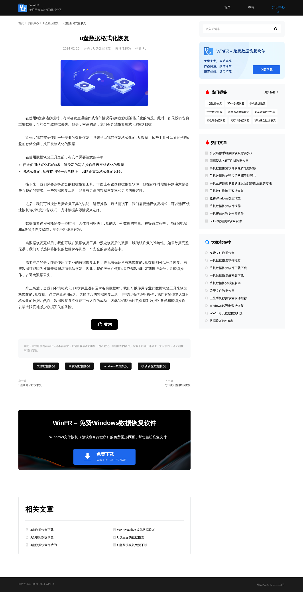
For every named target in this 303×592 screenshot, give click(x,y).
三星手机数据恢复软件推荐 (228, 298)
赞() (107, 324)
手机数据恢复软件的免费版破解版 (232, 168)
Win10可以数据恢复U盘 (225, 313)
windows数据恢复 (116, 366)
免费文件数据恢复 (221, 253)
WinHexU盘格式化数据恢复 (136, 530)
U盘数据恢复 (51, 23)
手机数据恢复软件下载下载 (228, 268)
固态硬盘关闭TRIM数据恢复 (228, 160)
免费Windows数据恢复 (225, 198)
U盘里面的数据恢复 (130, 537)
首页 (227, 7)
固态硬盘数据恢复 (265, 112)
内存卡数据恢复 (239, 120)
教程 (251, 7)
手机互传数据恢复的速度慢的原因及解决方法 (240, 183)
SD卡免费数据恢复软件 (225, 221)
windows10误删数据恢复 (226, 305)
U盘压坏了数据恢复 (30, 385)
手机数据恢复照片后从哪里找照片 (232, 175)
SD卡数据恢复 (235, 103)
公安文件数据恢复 (221, 290)
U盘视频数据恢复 (42, 537)
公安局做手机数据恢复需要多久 (231, 153)
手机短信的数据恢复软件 (226, 213)
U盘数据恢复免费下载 (132, 545)
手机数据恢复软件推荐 (225, 206)
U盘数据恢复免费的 (43, 545)
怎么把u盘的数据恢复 (178, 385)
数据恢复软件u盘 (221, 321)
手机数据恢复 (258, 103)
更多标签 (270, 92)
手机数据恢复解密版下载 (226, 275)
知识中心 (278, 7)
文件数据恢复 (46, 366)
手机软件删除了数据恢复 (226, 191)
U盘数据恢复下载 (42, 530)
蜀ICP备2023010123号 (271, 585)
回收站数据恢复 (79, 366)
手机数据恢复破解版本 (225, 283)
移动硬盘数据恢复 (153, 366)
